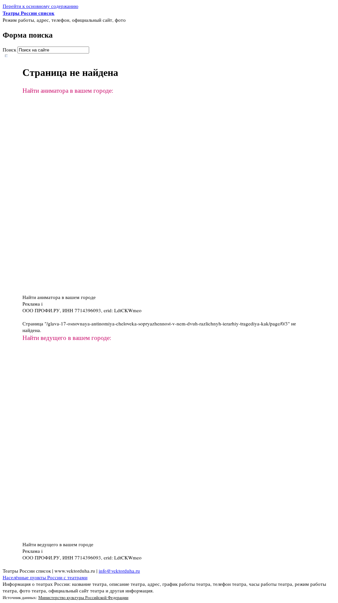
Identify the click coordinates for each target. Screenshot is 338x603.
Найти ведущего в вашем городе (57, 544)
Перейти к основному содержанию (40, 6)
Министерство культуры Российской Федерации (83, 597)
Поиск (10, 49)
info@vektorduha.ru (119, 570)
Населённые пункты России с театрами (45, 577)
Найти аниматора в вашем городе (59, 297)
